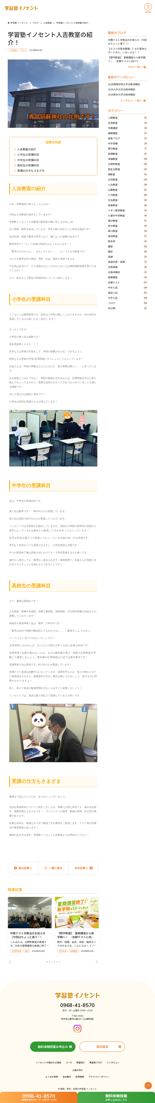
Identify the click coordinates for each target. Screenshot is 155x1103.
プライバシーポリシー (99, 1076)
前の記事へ (25, 868)
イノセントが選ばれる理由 (48, 1062)
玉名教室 (127, 200)
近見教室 (127, 123)
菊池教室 (127, 236)
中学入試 (127, 287)
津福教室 (127, 159)
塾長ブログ (127, 138)
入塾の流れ (77, 1070)
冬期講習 (127, 128)
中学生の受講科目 (28, 160)
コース (69, 1062)
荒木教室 (127, 226)
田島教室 (127, 205)
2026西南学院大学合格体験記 (124, 84)
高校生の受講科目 (28, 165)
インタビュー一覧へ (131, 100)
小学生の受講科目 (28, 154)
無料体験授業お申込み (53, 1046)
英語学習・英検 (127, 262)
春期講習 (127, 133)
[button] (148, 8)
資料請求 (102, 1046)
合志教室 (127, 179)
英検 (127, 256)
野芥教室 (127, 148)
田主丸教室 (127, 169)
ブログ (127, 303)
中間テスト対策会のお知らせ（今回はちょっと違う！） (127, 41)
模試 (127, 251)
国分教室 (127, 220)
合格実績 (127, 267)
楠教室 (127, 174)
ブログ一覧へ (134, 67)
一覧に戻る (55, 868)
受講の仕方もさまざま (31, 170)
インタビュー (113, 1062)
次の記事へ (81, 868)
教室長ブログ (95, 1062)
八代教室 (127, 195)
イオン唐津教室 (127, 210)
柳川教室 (127, 231)
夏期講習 (127, 277)
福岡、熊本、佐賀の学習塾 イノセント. (78, 1088)
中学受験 (127, 143)
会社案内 (67, 1076)
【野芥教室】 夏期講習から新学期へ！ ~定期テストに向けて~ (126, 59)
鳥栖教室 (127, 153)
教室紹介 (80, 1062)
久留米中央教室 (127, 215)
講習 (127, 246)
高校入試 (127, 292)
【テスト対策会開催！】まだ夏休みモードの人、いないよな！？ (127, 50)
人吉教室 (127, 184)
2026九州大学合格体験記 (121, 89)
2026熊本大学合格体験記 (121, 94)
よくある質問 (51, 1076)
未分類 (127, 308)
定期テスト (127, 282)
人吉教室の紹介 (26, 149)
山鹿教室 (127, 190)
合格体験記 (127, 272)
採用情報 (80, 1076)
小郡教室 (127, 117)
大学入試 (127, 298)
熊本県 (127, 241)
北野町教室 (127, 164)
